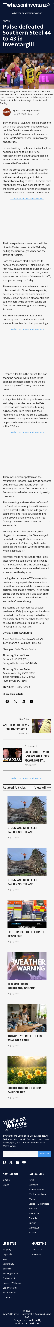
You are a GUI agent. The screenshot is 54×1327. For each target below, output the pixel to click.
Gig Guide (7, 1254)
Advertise (36, 1254)
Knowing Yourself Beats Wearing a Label (25, 1038)
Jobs (5, 1259)
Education (7, 1297)
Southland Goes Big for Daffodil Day (24, 1090)
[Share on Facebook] (7, 701)
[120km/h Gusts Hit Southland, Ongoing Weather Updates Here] (27, 966)
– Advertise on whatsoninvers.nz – (27, 198)
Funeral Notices (36, 1189)
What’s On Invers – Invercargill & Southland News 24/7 (27, 1315)
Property (7, 1250)
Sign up (6, 1180)
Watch (32, 1199)
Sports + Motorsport (39, 1204)
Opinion (32, 1223)
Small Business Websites (27, 1323)
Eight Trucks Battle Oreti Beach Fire (26, 934)
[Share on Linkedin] (23, 701)
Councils (33, 1218)
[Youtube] (24, 1162)
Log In (6, 1185)
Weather (33, 1209)
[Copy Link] (31, 701)
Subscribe (45, 1153)
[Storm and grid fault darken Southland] (27, 810)
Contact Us (37, 1250)
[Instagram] (17, 1162)
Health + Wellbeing (12, 1283)
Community (8, 1264)
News (6, 20)
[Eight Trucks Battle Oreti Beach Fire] (27, 914)
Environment (9, 1278)
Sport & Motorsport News (26, 110)
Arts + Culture (9, 1293)
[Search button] (49, 5)
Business (7, 1269)
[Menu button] (5, 5)
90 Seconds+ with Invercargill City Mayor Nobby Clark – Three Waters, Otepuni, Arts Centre (37, 756)
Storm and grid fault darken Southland (22, 830)
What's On (34, 1213)
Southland (33, 1185)
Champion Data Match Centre (19, 649)
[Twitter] (11, 1162)
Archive (32, 1232)
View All (40, 787)
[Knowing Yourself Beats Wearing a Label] (27, 1018)
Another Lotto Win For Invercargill (16, 727)
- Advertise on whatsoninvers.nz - (27, 13)
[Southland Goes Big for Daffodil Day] (27, 1070)
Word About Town (37, 1194)
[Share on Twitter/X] (15, 701)
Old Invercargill (10, 1288)
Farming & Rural (10, 1273)
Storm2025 (34, 1228)
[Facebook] (4, 1162)
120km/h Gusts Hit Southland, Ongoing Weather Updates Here (23, 986)
